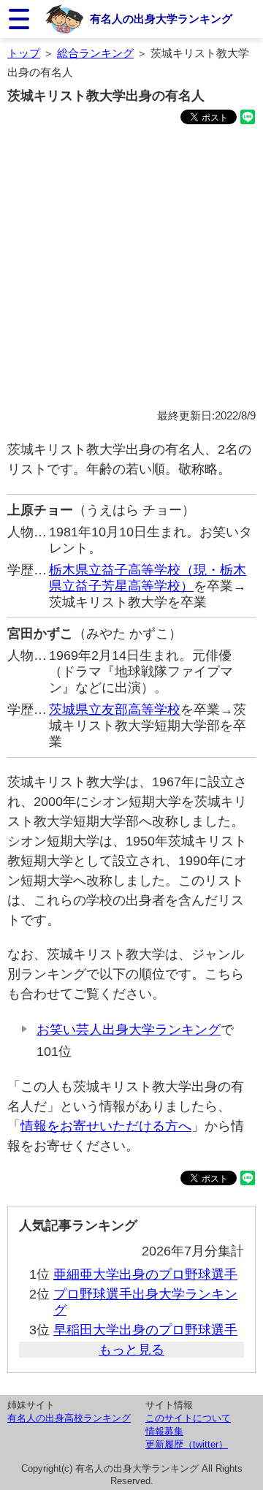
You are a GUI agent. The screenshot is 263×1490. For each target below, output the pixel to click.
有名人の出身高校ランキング (69, 1418)
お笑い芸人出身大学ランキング (129, 1029)
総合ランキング (95, 53)
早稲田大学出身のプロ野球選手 (145, 1330)
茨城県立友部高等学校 (114, 709)
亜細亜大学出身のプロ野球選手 (145, 1274)
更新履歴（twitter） (186, 1444)
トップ (23, 53)
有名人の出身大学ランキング (161, 18)
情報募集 (164, 1431)
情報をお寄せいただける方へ (105, 1126)
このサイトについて (188, 1418)
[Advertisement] (131, 268)
